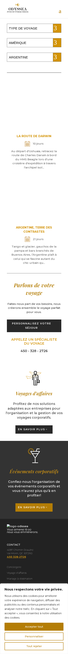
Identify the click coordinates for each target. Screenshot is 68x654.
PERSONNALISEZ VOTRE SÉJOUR (31, 325)
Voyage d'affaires (16, 572)
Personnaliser (34, 636)
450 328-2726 (16, 556)
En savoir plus (31, 429)
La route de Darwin (34, 136)
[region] (34, 618)
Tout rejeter (34, 646)
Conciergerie (14, 567)
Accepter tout (34, 626)
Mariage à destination (19, 578)
